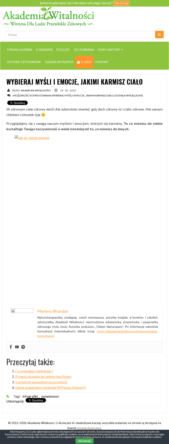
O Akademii (44, 49)
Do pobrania (84, 49)
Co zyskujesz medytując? (34, 371)
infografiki (30, 396)
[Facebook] (11, 347)
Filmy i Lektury (109, 49)
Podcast (63, 49)
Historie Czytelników (24, 62)
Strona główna (19, 49)
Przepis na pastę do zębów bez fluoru (43, 376)
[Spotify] (23, 347)
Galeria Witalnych (58, 62)
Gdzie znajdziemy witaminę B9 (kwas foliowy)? (50, 387)
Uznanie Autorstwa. (89, 428)
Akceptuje (84, 440)
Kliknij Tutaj (121, 3)
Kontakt (102, 62)
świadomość (50, 396)
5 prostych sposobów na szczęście (41, 382)
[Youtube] (17, 347)
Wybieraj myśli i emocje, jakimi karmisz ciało (74, 82)
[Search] (159, 34)
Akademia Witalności (36, 90)
